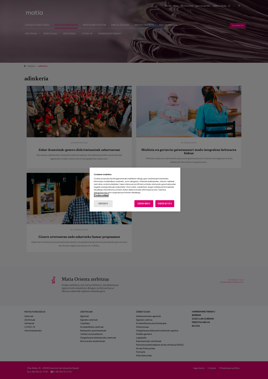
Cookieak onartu (143, 203)
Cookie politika (101, 195)
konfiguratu (103, 203)
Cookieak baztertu (165, 203)
